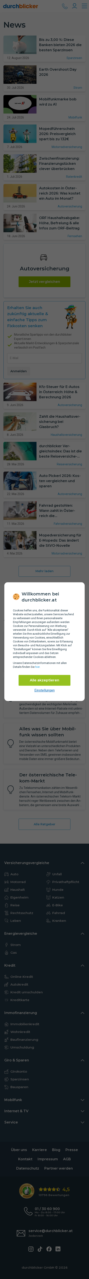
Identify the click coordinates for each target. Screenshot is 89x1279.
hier (37, 666)
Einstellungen (44, 690)
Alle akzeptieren (44, 680)
